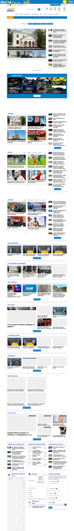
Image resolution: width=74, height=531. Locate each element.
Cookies (23, 285)
